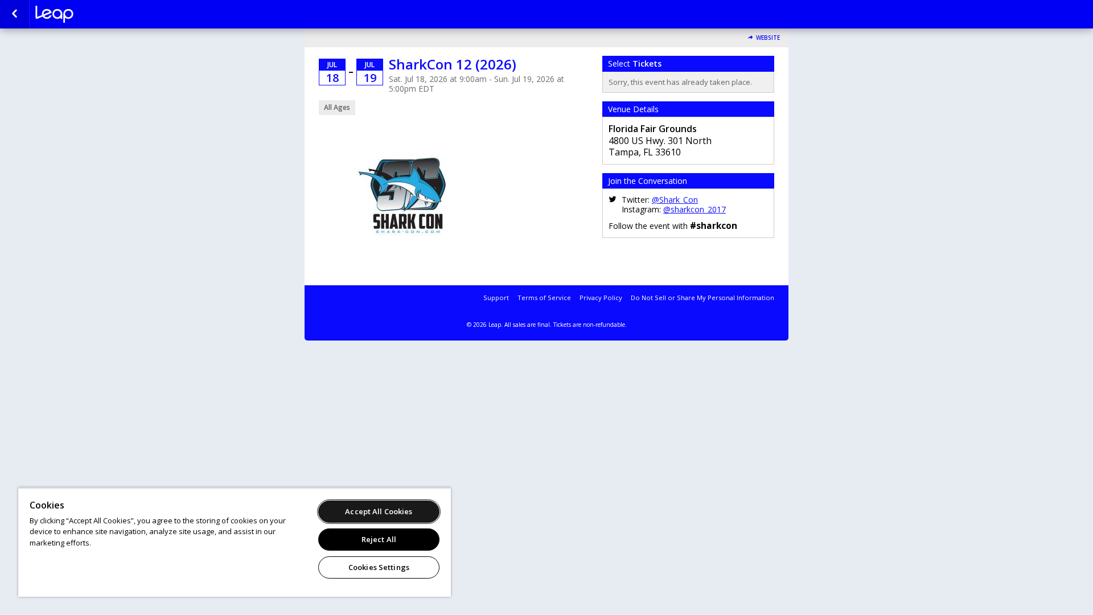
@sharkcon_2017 (694, 209)
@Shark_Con (675, 199)
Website (768, 38)
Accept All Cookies (378, 511)
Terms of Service (544, 297)
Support (496, 297)
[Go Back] (14, 14)
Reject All (378, 539)
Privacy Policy (601, 297)
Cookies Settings (378, 567)
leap (92, 14)
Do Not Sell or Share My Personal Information (702, 297)
